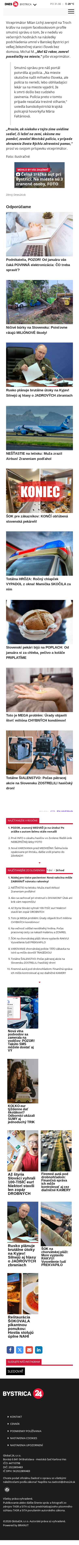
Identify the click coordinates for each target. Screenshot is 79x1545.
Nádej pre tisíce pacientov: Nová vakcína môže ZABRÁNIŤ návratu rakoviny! (41, 879)
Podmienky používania (25, 1431)
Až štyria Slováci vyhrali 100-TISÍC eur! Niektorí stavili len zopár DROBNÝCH (38, 910)
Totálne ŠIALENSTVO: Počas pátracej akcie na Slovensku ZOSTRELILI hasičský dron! (38, 960)
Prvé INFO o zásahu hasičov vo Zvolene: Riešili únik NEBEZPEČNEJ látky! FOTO (41, 840)
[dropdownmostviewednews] (39, 863)
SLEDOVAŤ (15, 1371)
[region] (34, 5)
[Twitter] (20, 1350)
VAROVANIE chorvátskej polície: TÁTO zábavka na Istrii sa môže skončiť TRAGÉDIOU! (40, 950)
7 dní (49, 870)
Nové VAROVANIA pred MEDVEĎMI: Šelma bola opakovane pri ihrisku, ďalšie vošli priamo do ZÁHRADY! (39, 852)
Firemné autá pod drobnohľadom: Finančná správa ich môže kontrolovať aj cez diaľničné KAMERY (41, 971)
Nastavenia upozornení (26, 1445)
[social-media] (6, 1490)
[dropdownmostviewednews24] (39, 982)
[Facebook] (10, 1350)
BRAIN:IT (23, 1525)
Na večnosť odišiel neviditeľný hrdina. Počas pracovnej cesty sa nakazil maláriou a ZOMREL (38, 930)
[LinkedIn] (38, 1350)
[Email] (29, 1350)
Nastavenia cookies (23, 1438)
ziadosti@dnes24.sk (63, 1482)
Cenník (15, 1424)
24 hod (60, 870)
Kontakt (16, 1417)
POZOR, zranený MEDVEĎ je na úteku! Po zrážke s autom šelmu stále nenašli (37, 829)
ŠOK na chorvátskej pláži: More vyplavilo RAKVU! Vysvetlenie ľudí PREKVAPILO (40, 940)
